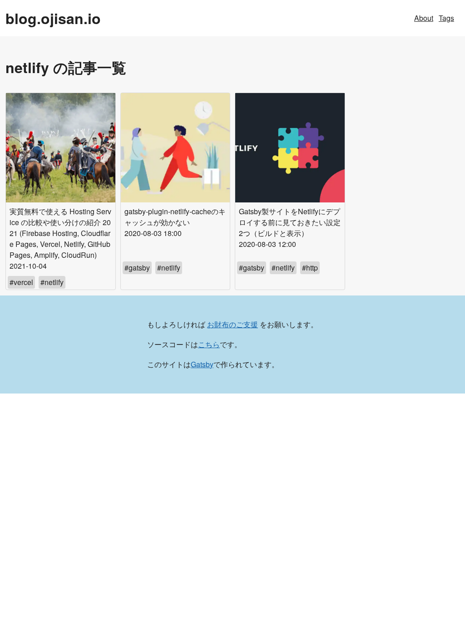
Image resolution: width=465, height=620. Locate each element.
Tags (446, 18)
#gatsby (137, 267)
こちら (209, 344)
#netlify (52, 282)
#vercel (21, 282)
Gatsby (202, 364)
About (423, 18)
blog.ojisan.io (53, 18)
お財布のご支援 (232, 324)
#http (310, 267)
